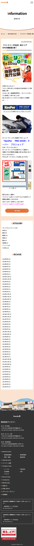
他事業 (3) (5, 243)
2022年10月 (5, 334)
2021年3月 (5, 382)
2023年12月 (5, 314)
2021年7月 (5, 372)
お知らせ (4, 486)
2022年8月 (5, 339)
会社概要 (6, 471)
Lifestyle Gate (6, 460)
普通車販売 (23, 455)
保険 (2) (4, 238)
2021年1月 (5, 387)
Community (6, 480)
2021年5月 (5, 377)
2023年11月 (5, 316)
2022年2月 (5, 354)
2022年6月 (5, 344)
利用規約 (4, 494)
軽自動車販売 (8, 455)
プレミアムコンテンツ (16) (9, 228)
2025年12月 (5, 276)
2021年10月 (5, 364)
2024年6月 (5, 309)
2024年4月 (5, 311)
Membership (6, 483)
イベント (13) (6, 245)
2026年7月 (5, 261)
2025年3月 (5, 289)
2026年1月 (5, 274)
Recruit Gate (6, 477)
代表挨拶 (22, 469)
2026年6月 (5, 264)
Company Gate (6, 466)
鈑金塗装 (22, 457)
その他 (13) (5, 248)
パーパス (6, 469)
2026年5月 (5, 266)
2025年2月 (5, 291)
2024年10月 (5, 299)
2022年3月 (5, 352)
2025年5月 (5, 284)
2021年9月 (5, 366)
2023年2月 (5, 326)
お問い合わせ (6, 488)
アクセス (6, 474)
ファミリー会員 (6, 463)
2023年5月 (5, 321)
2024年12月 (5, 294)
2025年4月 (5, 286)
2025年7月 (5, 281)
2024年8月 (5, 304)
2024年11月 (5, 296)
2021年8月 (5, 369)
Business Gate (6, 451)
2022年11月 (5, 331)
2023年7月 (5, 319)
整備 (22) (4, 235)
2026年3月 (5, 271)
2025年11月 (5, 279)
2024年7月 (5, 306)
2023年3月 (5, 324)
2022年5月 (5, 346)
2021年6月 (5, 374)
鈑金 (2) (4, 240)
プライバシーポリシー (8, 491)
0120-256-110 (8, 508)
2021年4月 (5, 379)
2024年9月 (5, 301)
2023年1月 (5, 329)
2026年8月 (5, 259)
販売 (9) (4, 233)
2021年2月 (5, 384)
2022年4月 (5, 349)
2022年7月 (5, 341)
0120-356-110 (8, 521)
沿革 (21, 471)
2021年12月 (5, 359)
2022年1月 (5, 356)
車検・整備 (7, 457)
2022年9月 (5, 336)
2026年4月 (5, 269)
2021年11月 (5, 362)
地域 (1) (4, 230)
